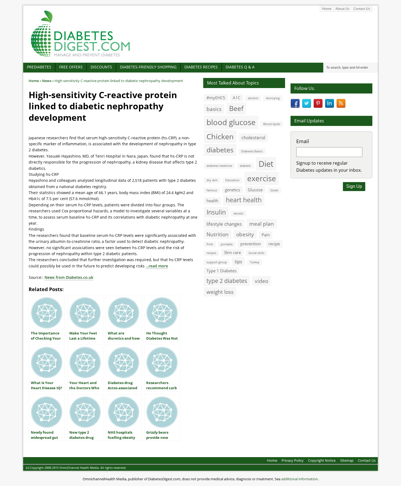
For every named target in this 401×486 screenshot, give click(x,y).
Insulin (216, 212)
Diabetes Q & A (240, 67)
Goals (274, 190)
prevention (250, 243)
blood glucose (231, 122)
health (212, 200)
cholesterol (253, 137)
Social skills (256, 253)
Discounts (101, 67)
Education (232, 180)
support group (217, 262)
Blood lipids (271, 124)
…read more (157, 265)
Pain (266, 234)
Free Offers (71, 67)
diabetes (220, 149)
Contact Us (362, 8)
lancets (238, 213)
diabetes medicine (219, 166)
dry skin (212, 180)
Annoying (273, 98)
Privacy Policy (293, 460)
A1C (236, 97)
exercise (261, 178)
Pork (210, 244)
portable (227, 244)
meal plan (261, 223)
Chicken (220, 136)
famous (212, 190)
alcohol (253, 98)
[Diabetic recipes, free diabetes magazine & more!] (80, 56)
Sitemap (347, 460)
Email (302, 141)
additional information (299, 478)
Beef (236, 108)
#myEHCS (216, 97)
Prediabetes (39, 67)
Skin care (232, 252)
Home (326, 8)
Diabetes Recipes (201, 67)
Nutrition (218, 234)
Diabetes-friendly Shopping (148, 67)
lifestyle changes (224, 224)
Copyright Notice (322, 460)
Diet (266, 163)
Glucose (255, 189)
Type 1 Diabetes (222, 270)
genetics (232, 189)
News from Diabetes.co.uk (68, 277)
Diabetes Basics (252, 151)
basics (214, 109)
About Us (342, 8)
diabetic (245, 166)
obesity (245, 234)
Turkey (254, 262)
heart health (244, 200)
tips (238, 261)
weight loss (220, 291)
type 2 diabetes (227, 281)
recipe (274, 243)
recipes (211, 253)
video (261, 281)
